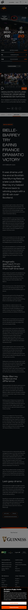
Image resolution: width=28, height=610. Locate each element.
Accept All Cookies (14, 607)
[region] (14, 598)
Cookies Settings (14, 603)
